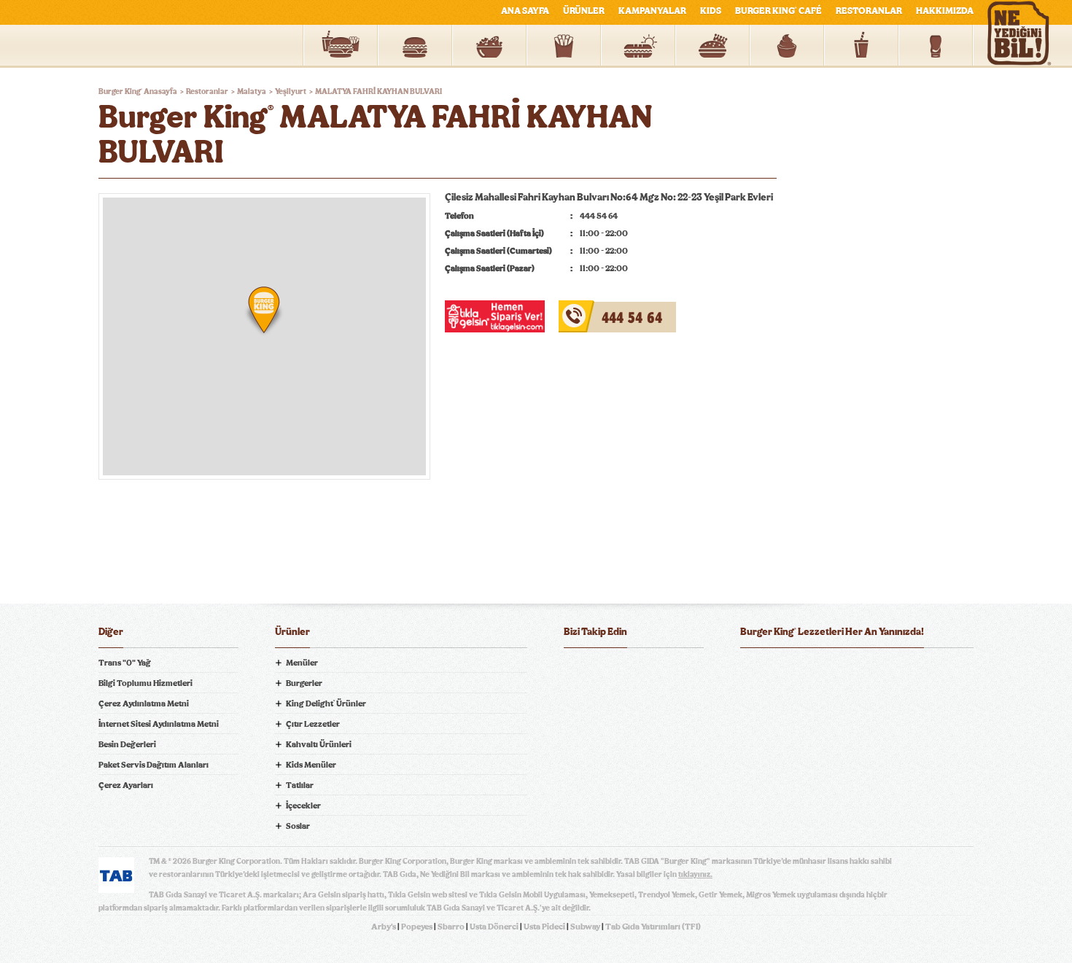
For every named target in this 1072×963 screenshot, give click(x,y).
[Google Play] (857, 670)
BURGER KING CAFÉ (778, 11)
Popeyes (416, 926)
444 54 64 (582, 309)
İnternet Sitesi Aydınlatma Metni (158, 724)
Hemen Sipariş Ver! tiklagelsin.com (797, 781)
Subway (585, 926)
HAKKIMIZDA (945, 11)
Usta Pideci (544, 926)
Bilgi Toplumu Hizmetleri (145, 683)
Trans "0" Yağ (124, 662)
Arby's (383, 926)
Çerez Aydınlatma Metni (143, 703)
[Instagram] (663, 670)
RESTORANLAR (869, 11)
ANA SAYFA (525, 11)
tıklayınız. (695, 874)
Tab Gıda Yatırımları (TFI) (653, 926)
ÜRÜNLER (584, 11)
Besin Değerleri (127, 744)
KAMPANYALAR (652, 11)
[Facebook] (575, 670)
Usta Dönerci (494, 926)
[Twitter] (604, 670)
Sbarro (451, 926)
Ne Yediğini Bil (797, 729)
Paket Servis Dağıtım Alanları (153, 764)
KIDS (710, 11)
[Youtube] (633, 670)
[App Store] (777, 670)
